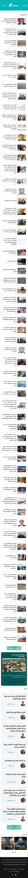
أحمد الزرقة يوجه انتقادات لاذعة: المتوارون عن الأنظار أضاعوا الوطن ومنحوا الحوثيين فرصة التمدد (9, 157)
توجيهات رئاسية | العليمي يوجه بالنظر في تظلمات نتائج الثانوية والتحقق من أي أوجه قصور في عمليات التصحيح (10, 546)
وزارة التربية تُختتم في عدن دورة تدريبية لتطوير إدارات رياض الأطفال (10, 576)
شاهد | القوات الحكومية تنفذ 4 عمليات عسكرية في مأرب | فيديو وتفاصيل (10, 329)
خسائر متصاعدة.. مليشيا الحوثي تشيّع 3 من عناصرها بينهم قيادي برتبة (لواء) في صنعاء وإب (10, 299)
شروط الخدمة (16, 871)
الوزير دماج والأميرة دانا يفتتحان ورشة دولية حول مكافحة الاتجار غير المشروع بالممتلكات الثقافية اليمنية (9, 608)
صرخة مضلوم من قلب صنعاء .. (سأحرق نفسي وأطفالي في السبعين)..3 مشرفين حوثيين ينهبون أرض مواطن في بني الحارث (10, 361)
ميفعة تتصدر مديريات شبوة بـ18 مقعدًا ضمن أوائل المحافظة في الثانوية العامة (10, 126)
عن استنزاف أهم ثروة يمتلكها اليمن (15, 760)
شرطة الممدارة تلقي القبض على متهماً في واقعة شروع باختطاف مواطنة (10, 373)
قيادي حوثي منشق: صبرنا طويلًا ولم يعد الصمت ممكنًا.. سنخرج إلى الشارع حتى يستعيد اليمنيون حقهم (9, 448)
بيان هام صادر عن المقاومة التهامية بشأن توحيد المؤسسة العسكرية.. (10, 349)
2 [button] (14, 852)
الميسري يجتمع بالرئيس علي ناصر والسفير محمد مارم (10, 76)
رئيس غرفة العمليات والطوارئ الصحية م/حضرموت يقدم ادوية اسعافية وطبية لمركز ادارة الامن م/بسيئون (9, 65)
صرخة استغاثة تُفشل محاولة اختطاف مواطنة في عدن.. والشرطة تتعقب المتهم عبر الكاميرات (11, 596)
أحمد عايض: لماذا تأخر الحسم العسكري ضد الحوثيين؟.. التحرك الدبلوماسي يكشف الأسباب (10, 136)
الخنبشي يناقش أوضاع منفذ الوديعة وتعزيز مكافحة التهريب (10, 629)
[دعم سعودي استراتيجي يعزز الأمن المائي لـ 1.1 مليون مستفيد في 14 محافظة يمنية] (14, 665)
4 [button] (12, 852)
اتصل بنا (11, 871)
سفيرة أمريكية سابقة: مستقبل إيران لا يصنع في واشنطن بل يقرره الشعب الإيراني (10, 479)
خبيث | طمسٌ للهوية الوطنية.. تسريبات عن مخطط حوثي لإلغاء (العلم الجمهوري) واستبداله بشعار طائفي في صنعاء (10, 468)
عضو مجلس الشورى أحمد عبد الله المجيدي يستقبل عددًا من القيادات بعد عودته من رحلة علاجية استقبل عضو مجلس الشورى (9, 95)
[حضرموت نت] (14, 5)
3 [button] (13, 852)
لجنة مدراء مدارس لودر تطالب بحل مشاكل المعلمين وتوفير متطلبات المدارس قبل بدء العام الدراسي (9, 106)
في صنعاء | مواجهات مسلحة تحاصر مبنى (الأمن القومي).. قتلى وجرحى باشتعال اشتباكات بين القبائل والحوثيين (9, 437)
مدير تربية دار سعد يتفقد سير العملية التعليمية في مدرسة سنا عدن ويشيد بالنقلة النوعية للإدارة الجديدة (10, 534)
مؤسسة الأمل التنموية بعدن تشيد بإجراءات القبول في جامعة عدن (9, 230)
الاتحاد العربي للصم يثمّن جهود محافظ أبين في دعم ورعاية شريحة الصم (9, 180)
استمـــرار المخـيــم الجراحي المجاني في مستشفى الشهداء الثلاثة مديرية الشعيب (10, 566)
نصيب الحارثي (11, 704)
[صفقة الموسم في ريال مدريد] (7, 843)
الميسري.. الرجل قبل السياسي (10, 200)
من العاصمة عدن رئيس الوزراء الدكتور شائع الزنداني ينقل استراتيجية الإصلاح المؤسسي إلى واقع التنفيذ (14, 792)
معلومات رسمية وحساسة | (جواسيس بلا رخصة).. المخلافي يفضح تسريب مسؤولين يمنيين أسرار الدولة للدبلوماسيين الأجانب (10, 211)
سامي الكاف (11, 717)
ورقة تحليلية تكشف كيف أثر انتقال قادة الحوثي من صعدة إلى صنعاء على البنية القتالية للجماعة (10, 619)
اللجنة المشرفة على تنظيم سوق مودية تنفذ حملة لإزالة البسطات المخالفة (10, 489)
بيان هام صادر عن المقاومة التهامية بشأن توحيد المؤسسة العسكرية (10, 190)
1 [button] (24, 682)
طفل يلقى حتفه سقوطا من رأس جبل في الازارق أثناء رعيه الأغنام (10, 85)
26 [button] (13, 683)
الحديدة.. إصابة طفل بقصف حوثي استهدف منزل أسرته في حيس (9, 289)
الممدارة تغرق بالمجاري (12, 261)
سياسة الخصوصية (13, 869)
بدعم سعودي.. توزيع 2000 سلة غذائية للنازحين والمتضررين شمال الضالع (10, 511)
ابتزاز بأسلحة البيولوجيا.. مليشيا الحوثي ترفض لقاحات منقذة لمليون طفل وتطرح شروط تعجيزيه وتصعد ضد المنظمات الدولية (10, 168)
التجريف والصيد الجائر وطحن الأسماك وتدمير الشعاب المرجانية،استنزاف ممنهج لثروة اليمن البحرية (14, 728)
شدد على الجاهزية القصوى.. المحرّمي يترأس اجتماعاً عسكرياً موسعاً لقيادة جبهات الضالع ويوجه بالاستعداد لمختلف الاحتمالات (9, 500)
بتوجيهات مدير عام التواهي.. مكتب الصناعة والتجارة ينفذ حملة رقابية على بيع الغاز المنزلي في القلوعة (10, 53)
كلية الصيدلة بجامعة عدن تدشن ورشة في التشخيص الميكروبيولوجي (10, 426)
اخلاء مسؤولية (6, 869)
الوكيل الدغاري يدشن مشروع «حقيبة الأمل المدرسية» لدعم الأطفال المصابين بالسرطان (10, 339)
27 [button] (12, 683)
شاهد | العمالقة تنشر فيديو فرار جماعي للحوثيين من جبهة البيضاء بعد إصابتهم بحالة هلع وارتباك (10, 280)
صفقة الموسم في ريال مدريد (8, 847)
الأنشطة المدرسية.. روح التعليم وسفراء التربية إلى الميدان (10, 638)
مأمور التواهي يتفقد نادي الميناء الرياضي (10, 270)
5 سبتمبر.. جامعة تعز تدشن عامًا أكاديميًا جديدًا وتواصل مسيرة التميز (10, 383)
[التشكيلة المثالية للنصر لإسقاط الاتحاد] (20, 843)
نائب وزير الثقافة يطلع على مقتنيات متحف (11, 556)
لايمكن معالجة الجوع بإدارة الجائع (15, 712)
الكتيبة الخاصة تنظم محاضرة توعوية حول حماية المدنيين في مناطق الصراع (10, 42)
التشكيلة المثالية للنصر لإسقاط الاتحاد (20, 847)
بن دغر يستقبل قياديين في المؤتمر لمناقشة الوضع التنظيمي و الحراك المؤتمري (9, 116)
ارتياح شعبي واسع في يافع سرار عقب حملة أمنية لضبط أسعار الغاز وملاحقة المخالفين (10, 146)
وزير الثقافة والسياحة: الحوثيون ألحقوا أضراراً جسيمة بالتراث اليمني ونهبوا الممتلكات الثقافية (9, 20)
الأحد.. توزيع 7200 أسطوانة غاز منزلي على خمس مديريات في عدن (9, 393)
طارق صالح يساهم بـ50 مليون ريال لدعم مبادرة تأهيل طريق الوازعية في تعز (9, 319)
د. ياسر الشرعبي (11, 800)
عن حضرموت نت (21, 869)
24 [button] (15, 683)
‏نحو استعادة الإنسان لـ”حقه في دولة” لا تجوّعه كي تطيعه (14, 745)
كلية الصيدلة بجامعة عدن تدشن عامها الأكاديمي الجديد (10, 458)
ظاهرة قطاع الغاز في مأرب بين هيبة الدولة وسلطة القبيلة (14, 697)
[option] (14, 668)
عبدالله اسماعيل (11, 782)
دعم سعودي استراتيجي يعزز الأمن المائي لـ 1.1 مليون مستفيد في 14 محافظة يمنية (14, 676)
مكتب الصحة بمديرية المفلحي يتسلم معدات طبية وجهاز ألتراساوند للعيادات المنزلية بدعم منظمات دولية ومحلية (10, 31)
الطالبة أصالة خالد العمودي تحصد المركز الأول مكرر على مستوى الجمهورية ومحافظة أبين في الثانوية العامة (10, 241)
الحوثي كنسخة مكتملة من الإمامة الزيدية (15, 775)
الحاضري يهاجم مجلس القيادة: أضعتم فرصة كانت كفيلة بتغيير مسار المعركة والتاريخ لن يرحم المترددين (10, 522)
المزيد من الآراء (14, 827)
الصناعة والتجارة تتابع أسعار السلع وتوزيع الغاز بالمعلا (10, 252)
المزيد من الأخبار (14, 648)
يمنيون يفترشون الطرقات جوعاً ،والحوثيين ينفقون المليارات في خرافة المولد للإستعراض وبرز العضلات (14, 811)
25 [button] (14, 683)
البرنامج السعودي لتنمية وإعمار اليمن (18, 655)
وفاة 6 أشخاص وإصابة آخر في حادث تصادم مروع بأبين (10, 586)
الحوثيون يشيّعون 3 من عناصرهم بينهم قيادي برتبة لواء (10, 221)
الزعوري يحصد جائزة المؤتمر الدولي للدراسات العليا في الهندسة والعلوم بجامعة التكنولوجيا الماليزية (9, 416)
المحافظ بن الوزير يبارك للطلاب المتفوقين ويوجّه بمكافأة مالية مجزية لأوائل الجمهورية (10, 309)
